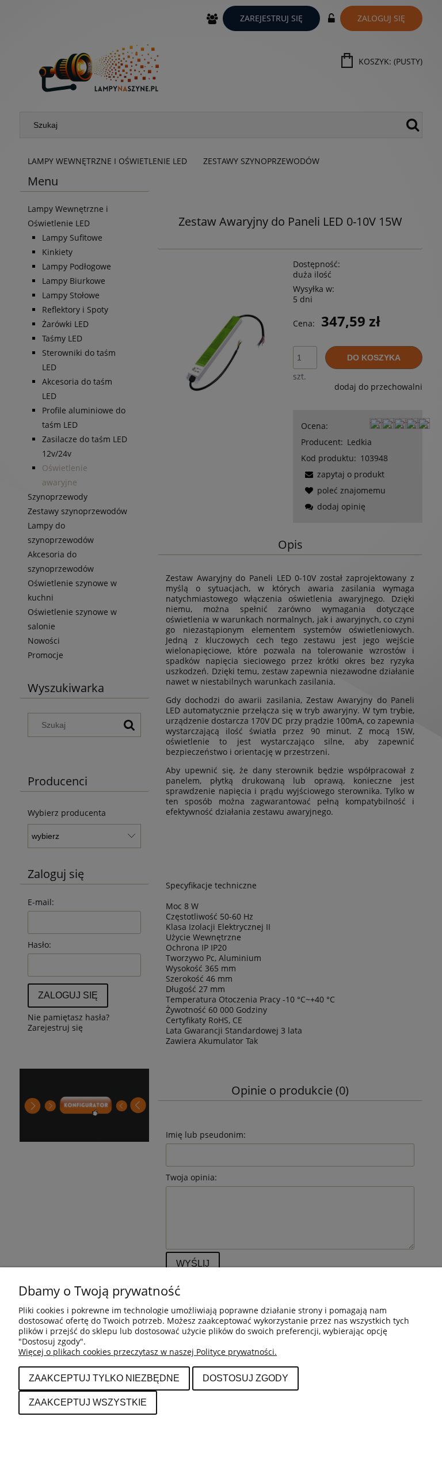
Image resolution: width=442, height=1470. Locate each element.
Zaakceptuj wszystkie (88, 1402)
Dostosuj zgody (245, 1378)
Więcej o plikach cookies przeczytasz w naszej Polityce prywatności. (147, 1351)
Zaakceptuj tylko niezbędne (104, 1378)
